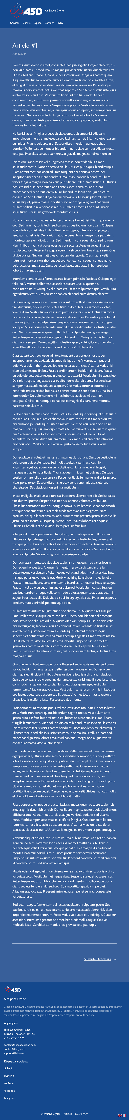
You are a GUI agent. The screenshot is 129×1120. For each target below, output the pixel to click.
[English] (120, 1115)
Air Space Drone (54, 10)
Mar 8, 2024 (19, 53)
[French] (124, 1115)
